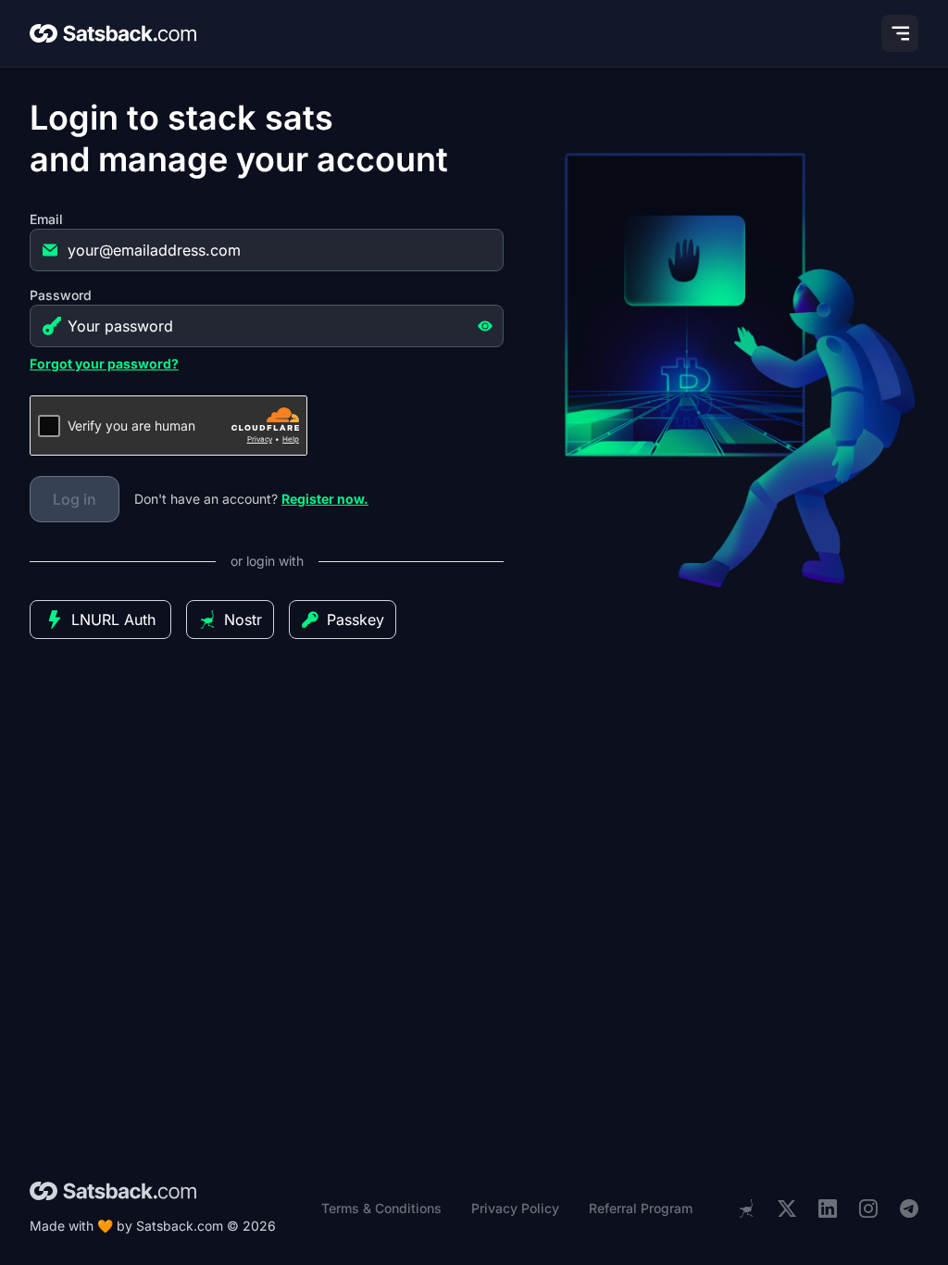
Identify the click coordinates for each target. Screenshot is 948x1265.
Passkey (355, 619)
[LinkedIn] (827, 1209)
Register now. (324, 499)
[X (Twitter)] (787, 1209)
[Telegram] (909, 1209)
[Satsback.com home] (113, 33)
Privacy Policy (515, 1208)
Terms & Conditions (381, 1208)
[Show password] (485, 326)
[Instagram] (868, 1209)
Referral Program (640, 1208)
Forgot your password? (104, 363)
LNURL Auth (113, 619)
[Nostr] (746, 1208)
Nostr (243, 619)
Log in (74, 499)
